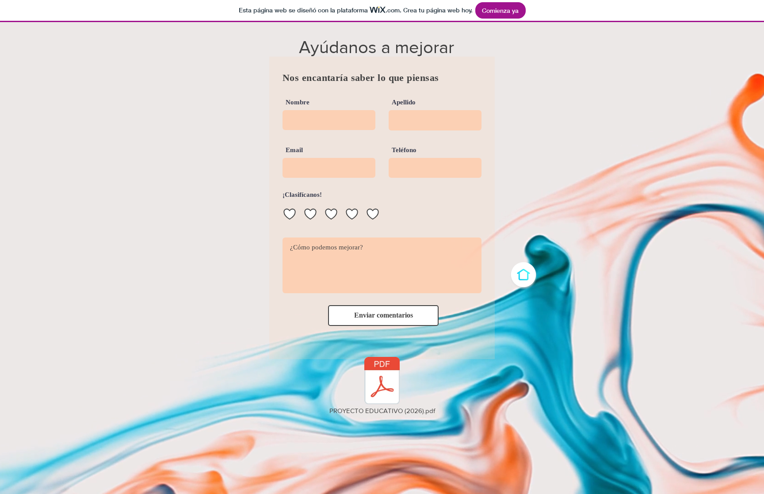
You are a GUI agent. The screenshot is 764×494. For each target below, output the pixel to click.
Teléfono (404, 150)
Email (294, 150)
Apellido (404, 102)
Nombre (297, 102)
